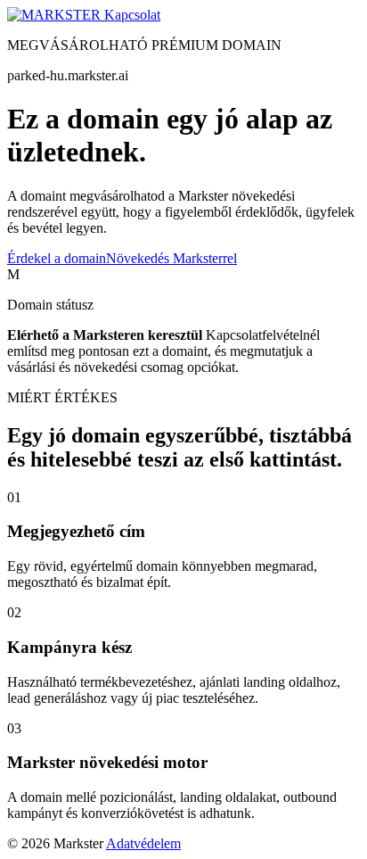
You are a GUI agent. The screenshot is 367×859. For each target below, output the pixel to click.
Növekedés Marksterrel (171, 258)
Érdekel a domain (56, 258)
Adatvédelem (143, 843)
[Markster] (55, 14)
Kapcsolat (132, 14)
